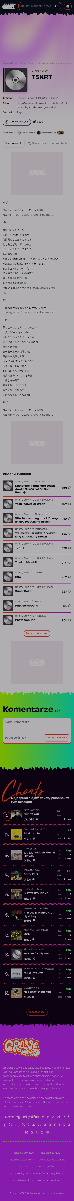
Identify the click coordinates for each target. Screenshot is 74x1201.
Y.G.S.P (38, 602)
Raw (18, 577)
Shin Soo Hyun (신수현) (36, 930)
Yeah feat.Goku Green (30, 504)
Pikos (27, 950)
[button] (68, 6)
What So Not (42, 482)
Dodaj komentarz (57, 738)
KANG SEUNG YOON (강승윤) (39, 969)
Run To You (31, 814)
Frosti (40, 889)
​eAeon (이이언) (31, 988)
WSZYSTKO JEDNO (36, 893)
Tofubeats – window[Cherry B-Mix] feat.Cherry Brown (36, 535)
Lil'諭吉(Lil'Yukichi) (47, 98)
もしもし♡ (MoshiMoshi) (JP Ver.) (39, 854)
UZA (27, 934)
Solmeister (40, 950)
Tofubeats (41, 529)
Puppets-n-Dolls (26, 606)
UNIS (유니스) (31, 849)
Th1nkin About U (26, 562)
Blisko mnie (32, 833)
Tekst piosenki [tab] (13, 144)
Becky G (37, 870)
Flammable (41, 514)
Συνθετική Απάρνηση (36, 954)
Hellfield (28, 889)
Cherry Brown (27, 63)
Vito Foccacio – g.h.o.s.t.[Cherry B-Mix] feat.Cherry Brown (36, 520)
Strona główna (10, 63)
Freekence (30, 909)
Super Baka (23, 591)
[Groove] (9, 6)
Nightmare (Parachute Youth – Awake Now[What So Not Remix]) (36, 489)
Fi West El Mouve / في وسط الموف (38, 914)
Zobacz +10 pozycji (37, 633)
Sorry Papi (31, 874)
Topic (27, 870)
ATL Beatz (40, 616)
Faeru (38, 573)
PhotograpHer (25, 620)
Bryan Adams (31, 810)
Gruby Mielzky (32, 830)
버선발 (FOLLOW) (34, 973)
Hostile (44, 909)
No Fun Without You (37, 992)
